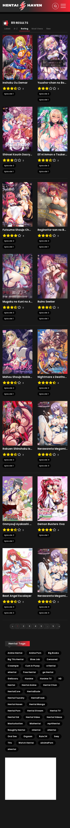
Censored (52, 659)
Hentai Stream (35, 710)
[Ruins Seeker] (52, 276)
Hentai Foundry (16, 697)
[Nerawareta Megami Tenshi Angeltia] (52, 423)
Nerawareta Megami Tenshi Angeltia (52, 448)
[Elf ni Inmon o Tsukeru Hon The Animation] (52, 129)
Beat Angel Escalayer (17, 595)
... (47, 626)
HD (60, 678)
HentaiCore (14, 691)
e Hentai (51, 665)
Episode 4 (44, 459)
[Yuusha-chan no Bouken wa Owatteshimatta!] (52, 57)
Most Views (37, 28)
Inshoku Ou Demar (15, 82)
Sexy (56, 736)
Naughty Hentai (16, 730)
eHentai (12, 672)
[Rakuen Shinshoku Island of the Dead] (17, 423)
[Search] (55, 6)
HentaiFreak (38, 697)
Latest (7, 28)
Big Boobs (53, 652)
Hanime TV (46, 678)
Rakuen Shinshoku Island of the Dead (17, 448)
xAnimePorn (46, 742)
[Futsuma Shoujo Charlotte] (17, 204)
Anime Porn (35, 652)
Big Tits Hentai (15, 659)
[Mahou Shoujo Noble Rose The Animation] (17, 351)
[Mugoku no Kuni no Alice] (17, 276)
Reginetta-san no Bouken (52, 229)
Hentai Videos (54, 717)
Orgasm (27, 736)
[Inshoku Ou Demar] (17, 57)
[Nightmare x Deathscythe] (52, 351)
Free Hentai (29, 672)
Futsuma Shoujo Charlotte (17, 229)
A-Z (16, 28)
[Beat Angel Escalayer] (17, 570)
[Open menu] (63, 6)
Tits (10, 742)
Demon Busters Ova (51, 524)
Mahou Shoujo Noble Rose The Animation (17, 377)
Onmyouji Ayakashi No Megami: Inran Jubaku (17, 524)
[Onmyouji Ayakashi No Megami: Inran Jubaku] (17, 498)
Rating (24, 28)
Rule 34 (43, 736)
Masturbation (15, 723)
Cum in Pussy (32, 665)
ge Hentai (47, 672)
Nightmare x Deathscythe (52, 377)
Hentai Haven (15, 704)
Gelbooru (13, 678)
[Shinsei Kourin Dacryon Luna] (17, 129)
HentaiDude (33, 691)
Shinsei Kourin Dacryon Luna (17, 154)
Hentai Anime (29, 685)
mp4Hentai (53, 723)
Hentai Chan (50, 685)
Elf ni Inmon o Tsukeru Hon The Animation (52, 154)
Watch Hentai (26, 742)
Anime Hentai (15, 652)
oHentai (51, 730)
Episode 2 (44, 93)
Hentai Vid (13, 717)
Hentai (11, 685)
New (48, 28)
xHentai (12, 749)
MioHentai (35, 723)
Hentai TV (55, 710)
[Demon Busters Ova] (52, 498)
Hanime (29, 678)
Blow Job (35, 659)
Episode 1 (9, 93)
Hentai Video (33, 717)
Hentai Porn (14, 710)
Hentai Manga (37, 704)
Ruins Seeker (46, 301)
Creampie (13, 665)
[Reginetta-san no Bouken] (52, 204)
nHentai (36, 730)
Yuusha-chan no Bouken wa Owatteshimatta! (52, 82)
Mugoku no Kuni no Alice (17, 301)
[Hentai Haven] (22, 5)
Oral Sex (12, 736)
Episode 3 (44, 465)
